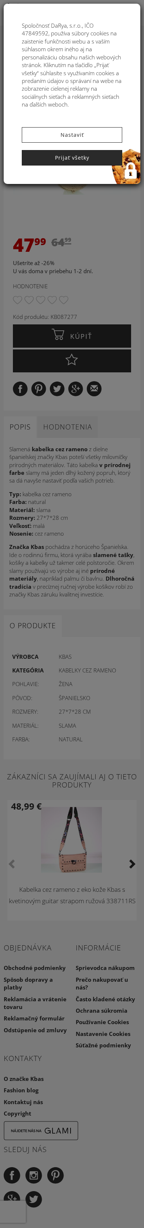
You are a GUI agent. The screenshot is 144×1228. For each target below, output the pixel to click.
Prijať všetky (72, 157)
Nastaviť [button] (72, 134)
